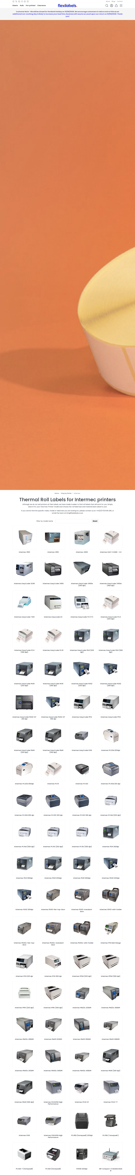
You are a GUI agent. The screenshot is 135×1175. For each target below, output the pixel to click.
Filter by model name (44, 521)
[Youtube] (22, 1)
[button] (106, 5)
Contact (120, 1)
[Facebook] (13, 1)
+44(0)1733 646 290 (104, 511)
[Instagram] (28, 1)
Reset (95, 521)
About (108, 1)
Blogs (113, 1)
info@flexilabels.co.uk (74, 513)
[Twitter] (16, 1)
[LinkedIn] (19, 1)
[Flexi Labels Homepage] (67, 5)
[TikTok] (25, 1)
